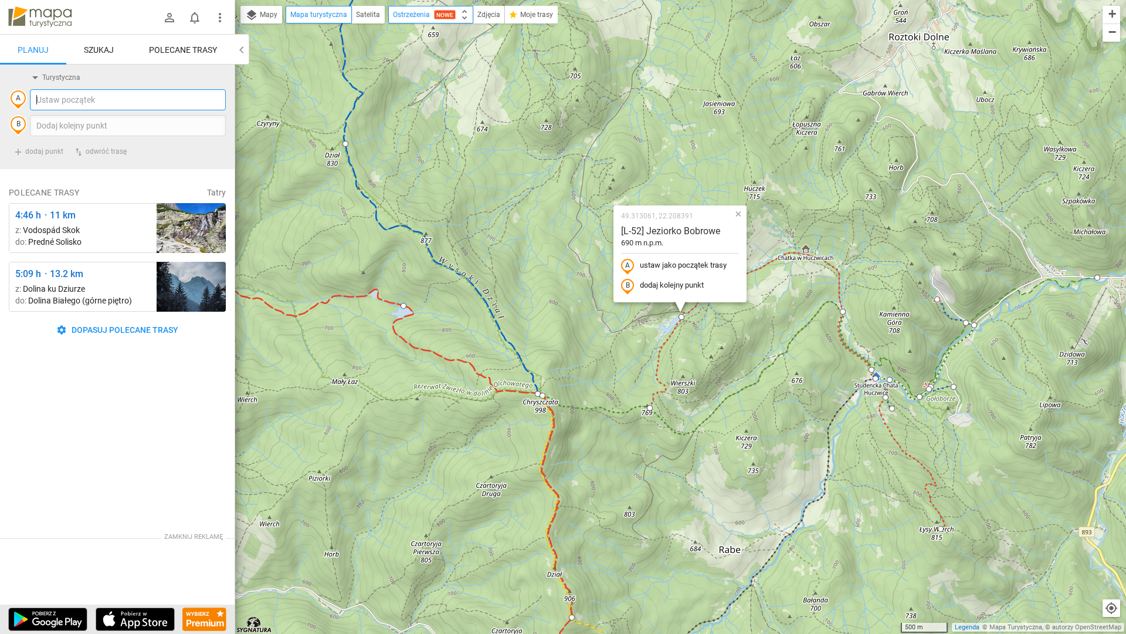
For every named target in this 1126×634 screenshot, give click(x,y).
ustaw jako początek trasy (683, 265)
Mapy (267, 15)
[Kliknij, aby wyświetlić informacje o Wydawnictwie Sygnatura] (254, 624)
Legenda (967, 627)
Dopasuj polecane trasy (124, 330)
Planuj (33, 50)
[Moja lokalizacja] (1111, 608)
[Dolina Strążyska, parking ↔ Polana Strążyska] (191, 287)
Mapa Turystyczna (1015, 627)
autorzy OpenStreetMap (1086, 627)
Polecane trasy (183, 50)
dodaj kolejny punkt (672, 285)
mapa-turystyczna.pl (40, 17)
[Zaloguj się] (169, 17)
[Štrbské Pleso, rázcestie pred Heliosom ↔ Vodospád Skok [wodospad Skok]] (191, 228)
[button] (345, 144)
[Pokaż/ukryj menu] (220, 17)
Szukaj (99, 50)
